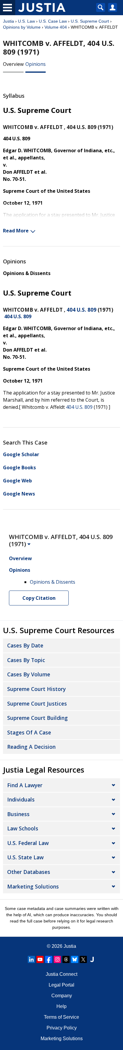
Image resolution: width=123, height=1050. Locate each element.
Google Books (19, 467)
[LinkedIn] (31, 959)
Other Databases (28, 871)
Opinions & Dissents (26, 273)
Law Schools (22, 828)
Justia (8, 21)
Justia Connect (61, 974)
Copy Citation (39, 598)
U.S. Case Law (53, 21)
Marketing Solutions (33, 886)
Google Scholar (21, 454)
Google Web (17, 480)
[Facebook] (48, 959)
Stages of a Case (29, 732)
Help (61, 1006)
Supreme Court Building (37, 717)
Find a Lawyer (24, 785)
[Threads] (66, 959)
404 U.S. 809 (81, 309)
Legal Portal (61, 984)
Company (61, 995)
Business (18, 814)
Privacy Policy (62, 1027)
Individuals (21, 799)
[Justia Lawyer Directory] (92, 959)
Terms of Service (61, 1017)
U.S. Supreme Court (90, 21)
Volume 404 (55, 27)
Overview (13, 64)
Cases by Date (25, 645)
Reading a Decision (31, 746)
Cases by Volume (28, 674)
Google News (19, 493)
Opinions (35, 64)
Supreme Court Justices (37, 703)
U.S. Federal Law (28, 842)
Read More (16, 230)
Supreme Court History (36, 688)
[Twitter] (83, 959)
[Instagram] (57, 959)
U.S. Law (26, 21)
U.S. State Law (25, 857)
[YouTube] (40, 959)
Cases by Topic (26, 660)
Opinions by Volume (22, 27)
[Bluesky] (74, 959)
